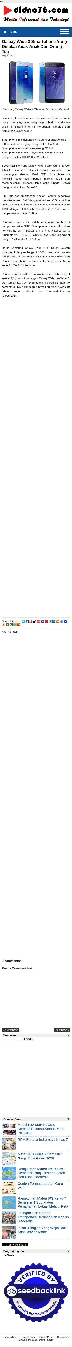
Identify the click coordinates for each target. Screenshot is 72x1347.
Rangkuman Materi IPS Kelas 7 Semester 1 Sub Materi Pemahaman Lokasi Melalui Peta (43, 1202)
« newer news (10, 1030)
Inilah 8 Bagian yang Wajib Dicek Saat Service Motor (43, 1230)
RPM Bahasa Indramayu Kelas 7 (43, 1140)
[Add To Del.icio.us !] (34, 621)
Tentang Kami (28, 1337)
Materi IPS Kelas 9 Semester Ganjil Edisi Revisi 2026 (40, 1156)
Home (13, 31)
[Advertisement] (36, 457)
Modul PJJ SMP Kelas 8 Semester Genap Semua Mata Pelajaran (41, 1129)
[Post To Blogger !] (57, 621)
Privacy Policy (46, 1337)
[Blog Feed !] (18, 624)
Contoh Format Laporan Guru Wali (40, 1186)
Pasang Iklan (10, 1337)
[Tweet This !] (23, 621)
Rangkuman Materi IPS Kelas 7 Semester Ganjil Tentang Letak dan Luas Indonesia (42, 1173)
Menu (64, 32)
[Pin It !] (46, 621)
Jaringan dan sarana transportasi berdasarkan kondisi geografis (44, 1217)
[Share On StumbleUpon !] (38, 621)
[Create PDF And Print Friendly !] (15, 624)
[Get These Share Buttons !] (7, 624)
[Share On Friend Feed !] (61, 621)
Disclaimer (62, 1337)
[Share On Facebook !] (27, 621)
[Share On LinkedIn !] (53, 621)
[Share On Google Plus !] (30, 621)
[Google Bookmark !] (11, 624)
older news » (62, 1030)
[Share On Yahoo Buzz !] (3, 624)
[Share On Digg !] (42, 621)
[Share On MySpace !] (65, 621)
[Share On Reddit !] (50, 621)
